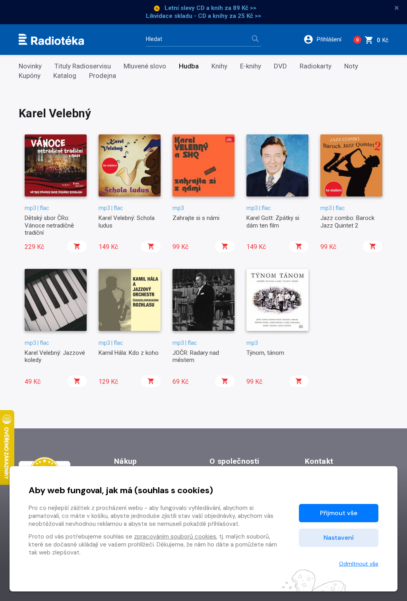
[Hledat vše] (255, 40)
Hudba (189, 66)
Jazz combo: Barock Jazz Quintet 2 (347, 221)
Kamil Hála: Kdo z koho (129, 352)
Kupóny (30, 75)
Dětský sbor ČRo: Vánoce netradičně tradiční (49, 225)
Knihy (219, 66)
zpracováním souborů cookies (175, 537)
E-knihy (250, 66)
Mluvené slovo (145, 66)
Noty (351, 66)
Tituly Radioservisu (82, 66)
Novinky (30, 66)
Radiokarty (315, 66)
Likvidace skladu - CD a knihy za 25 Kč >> (203, 15)
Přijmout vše (338, 513)
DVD (280, 66)
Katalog (64, 75)
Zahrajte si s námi (195, 218)
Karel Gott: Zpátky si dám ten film (272, 221)
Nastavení (339, 537)
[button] (325, 39)
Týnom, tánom (265, 352)
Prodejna (102, 75)
